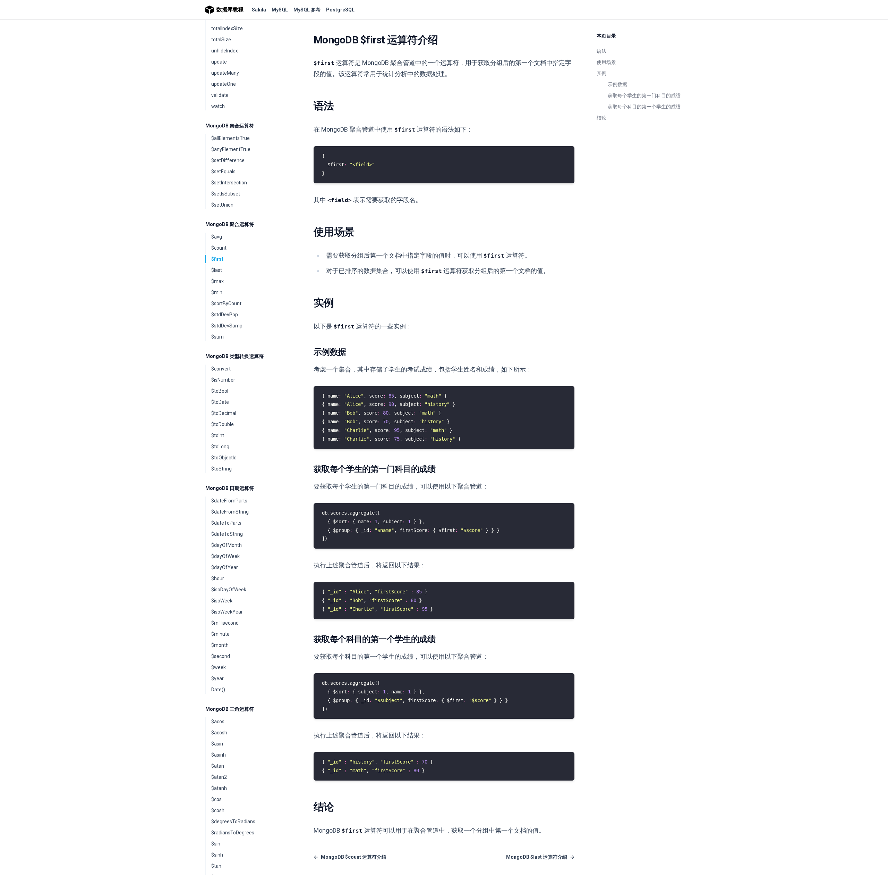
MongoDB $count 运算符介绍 (350, 857)
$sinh (217, 855)
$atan (217, 766)
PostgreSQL (340, 9)
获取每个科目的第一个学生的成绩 (644, 106)
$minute (220, 634)
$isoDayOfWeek (228, 589)
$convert (221, 369)
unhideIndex (224, 50)
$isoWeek (221, 600)
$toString (221, 469)
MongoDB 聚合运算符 (229, 224)
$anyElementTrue (230, 149)
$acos (217, 721)
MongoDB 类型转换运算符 (234, 356)
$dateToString (227, 534)
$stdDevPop (224, 314)
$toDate (220, 402)
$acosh (219, 732)
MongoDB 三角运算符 (229, 709)
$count (219, 248)
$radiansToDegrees (232, 832)
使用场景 (606, 62)
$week (218, 667)
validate (220, 95)
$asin (217, 744)
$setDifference (228, 160)
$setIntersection (229, 182)
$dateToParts (226, 523)
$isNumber (223, 380)
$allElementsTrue (230, 138)
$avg (216, 237)
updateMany (225, 73)
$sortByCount (226, 303)
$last (216, 270)
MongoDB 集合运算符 (229, 125)
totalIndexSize (227, 28)
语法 (601, 51)
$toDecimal (223, 413)
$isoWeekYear (227, 612)
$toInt (217, 435)
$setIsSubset (225, 194)
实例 (601, 73)
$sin (215, 844)
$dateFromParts (229, 500)
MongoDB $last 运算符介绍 (540, 857)
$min (216, 292)
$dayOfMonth (226, 545)
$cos (216, 799)
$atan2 (219, 777)
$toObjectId (224, 457)
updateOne (223, 84)
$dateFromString (230, 512)
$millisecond (225, 623)
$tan (216, 866)
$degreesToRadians (233, 821)
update (219, 62)
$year (217, 678)
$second (220, 656)
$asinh (218, 755)
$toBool (219, 391)
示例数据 (617, 84)
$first (217, 259)
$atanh (219, 788)
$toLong (220, 446)
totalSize (221, 39)
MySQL (280, 9)
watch (218, 106)
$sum (217, 337)
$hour (217, 578)
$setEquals (223, 171)
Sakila (259, 9)
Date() (218, 689)
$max (217, 281)
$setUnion (222, 205)
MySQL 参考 (307, 9)
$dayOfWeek (225, 556)
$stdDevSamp (226, 325)
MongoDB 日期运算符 (229, 488)
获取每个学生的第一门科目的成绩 (644, 95)
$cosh (217, 810)
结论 (601, 117)
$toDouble (222, 424)
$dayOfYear (224, 567)
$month (220, 645)
